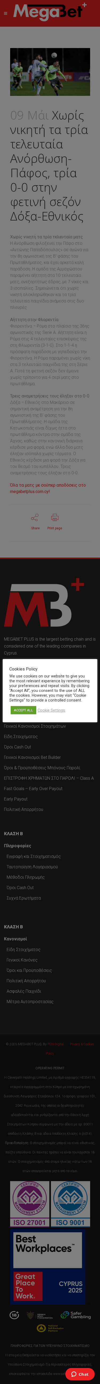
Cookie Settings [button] (51, 710)
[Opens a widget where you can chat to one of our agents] (80, 1374)
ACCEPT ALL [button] (23, 710)
